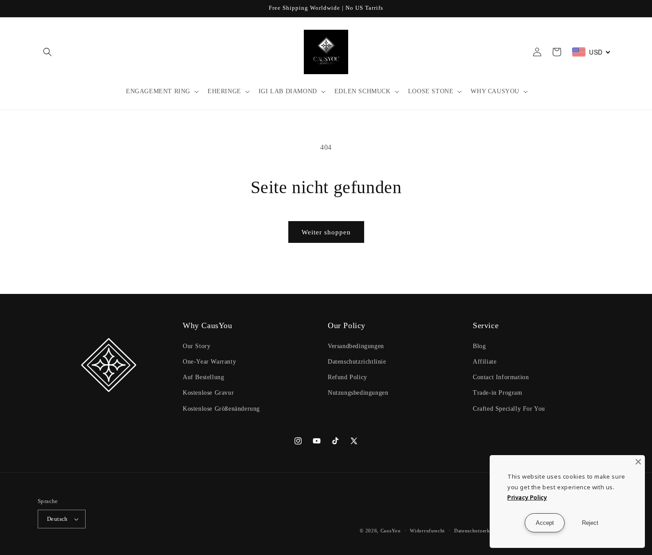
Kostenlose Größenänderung (221, 408)
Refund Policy (347, 377)
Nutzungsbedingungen (358, 392)
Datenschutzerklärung (479, 530)
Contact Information (501, 377)
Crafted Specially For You (509, 408)
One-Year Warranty (209, 361)
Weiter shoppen (326, 232)
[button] (47, 52)
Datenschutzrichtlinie (357, 361)
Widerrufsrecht (427, 530)
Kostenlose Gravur (208, 392)
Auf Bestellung (203, 377)
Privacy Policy (527, 497)
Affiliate (484, 361)
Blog (479, 346)
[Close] (638, 461)
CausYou (391, 530)
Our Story (196, 346)
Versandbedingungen (356, 346)
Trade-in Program (497, 392)
